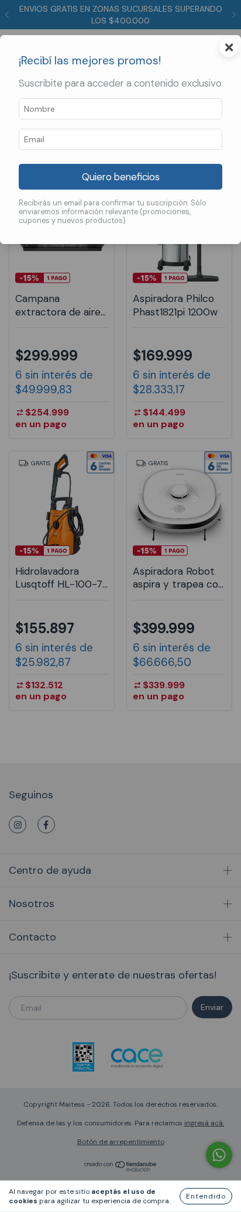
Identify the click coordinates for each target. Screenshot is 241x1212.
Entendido (206, 1196)
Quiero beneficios (121, 176)
